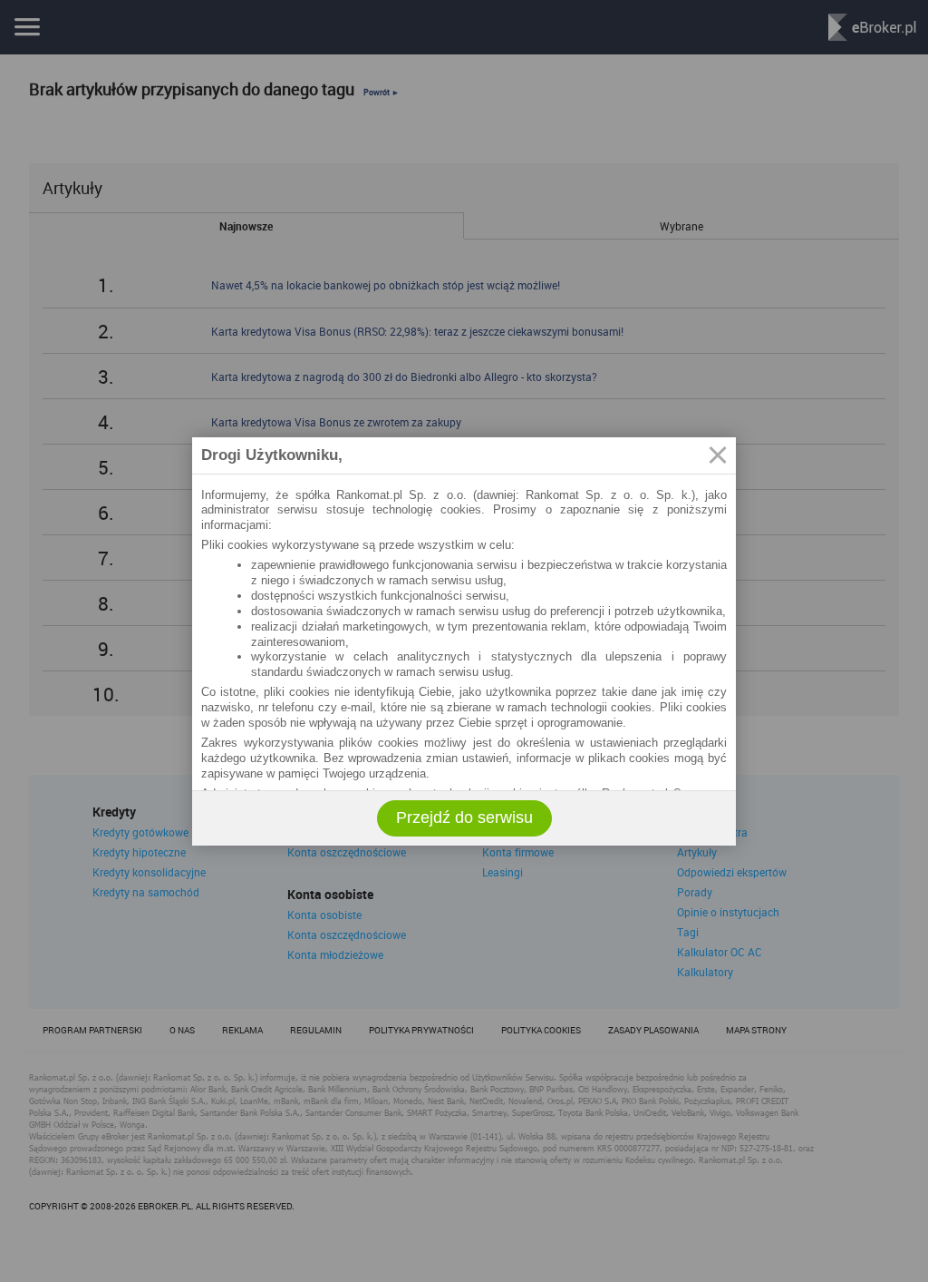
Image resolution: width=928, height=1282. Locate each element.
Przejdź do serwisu (464, 817)
